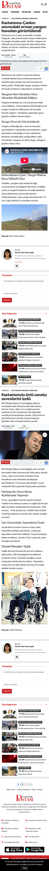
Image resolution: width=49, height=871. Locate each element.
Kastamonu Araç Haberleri (29, 354)
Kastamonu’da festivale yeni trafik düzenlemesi (31, 324)
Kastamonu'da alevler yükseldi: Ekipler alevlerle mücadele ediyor (30, 359)
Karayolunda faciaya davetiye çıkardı (30, 381)
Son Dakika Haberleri (11, 842)
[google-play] (35, 850)
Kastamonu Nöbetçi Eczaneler (10, 822)
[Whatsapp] (31, 784)
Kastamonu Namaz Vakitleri (9, 830)
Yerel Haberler (24, 376)
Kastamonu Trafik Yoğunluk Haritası (33, 830)
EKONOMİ (26, 12)
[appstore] (14, 850)
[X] (22, 784)
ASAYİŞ (5, 12)
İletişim (40, 789)
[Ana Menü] (45, 5)
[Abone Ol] (46, 69)
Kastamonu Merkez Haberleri (24, 18)
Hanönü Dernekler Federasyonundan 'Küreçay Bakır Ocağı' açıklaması (32, 336)
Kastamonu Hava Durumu (38, 820)
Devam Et (18, 262)
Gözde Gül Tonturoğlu (24, 252)
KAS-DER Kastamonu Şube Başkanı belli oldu (32, 347)
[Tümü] (46, 314)
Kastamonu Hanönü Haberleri (30, 331)
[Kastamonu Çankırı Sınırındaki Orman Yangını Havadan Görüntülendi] (24, 217)
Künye (34, 789)
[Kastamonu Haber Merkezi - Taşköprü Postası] (11, 4)
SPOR (45, 12)
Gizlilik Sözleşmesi (23, 789)
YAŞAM (37, 12)
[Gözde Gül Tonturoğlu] (7, 254)
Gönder (7, 300)
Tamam (24, 868)
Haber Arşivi (10, 789)
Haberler (5, 18)
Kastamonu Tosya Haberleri (29, 319)
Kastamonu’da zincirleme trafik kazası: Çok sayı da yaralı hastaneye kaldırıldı (32, 370)
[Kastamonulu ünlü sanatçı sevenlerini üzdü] (24, 445)
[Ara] (42, 5)
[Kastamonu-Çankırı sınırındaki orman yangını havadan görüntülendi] (24, 62)
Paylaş (6, 68)
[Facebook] (18, 784)
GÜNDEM (15, 12)
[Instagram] (26, 784)
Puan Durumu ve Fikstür (12, 837)
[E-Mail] (17, 266)
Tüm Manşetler (33, 837)
